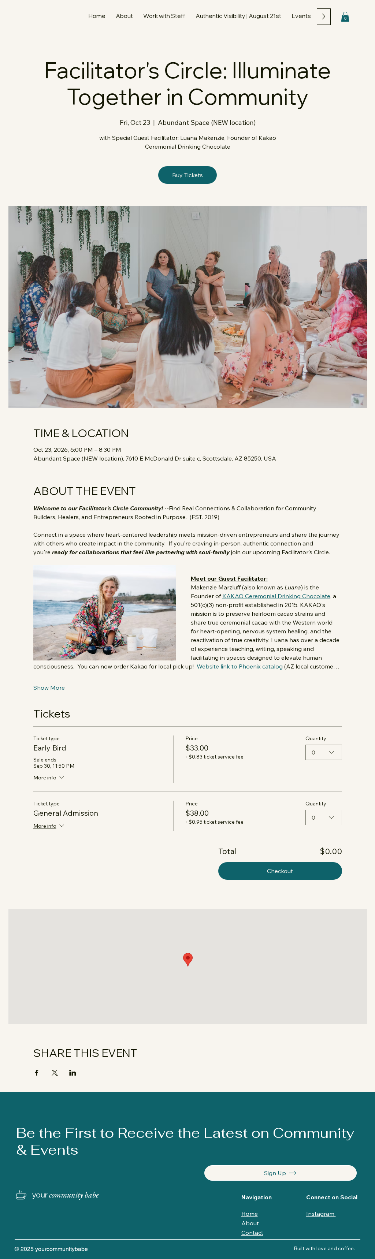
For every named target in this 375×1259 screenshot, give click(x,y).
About (250, 1223)
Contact (252, 1232)
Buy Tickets (187, 175)
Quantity (315, 738)
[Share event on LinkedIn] (72, 1073)
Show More (49, 687)
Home (249, 1213)
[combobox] (323, 752)
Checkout (280, 871)
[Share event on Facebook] (36, 1073)
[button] (164, 15)
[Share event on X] (54, 1073)
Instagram (321, 1213)
